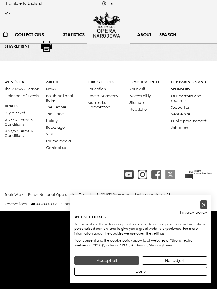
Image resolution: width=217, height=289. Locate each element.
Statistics (74, 34)
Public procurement (188, 121)
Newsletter (138, 109)
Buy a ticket (15, 113)
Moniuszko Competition (99, 104)
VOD (50, 134)
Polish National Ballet (59, 97)
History (52, 120)
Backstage (55, 127)
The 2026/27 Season (22, 89)
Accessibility (140, 95)
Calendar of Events (22, 95)
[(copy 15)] (129, 174)
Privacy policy (193, 212)
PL (112, 3)
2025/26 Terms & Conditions (19, 121)
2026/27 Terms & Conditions (19, 133)
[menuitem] (5, 34)
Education (97, 89)
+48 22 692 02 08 (43, 204)
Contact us (56, 147)
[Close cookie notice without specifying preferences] (203, 204)
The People (56, 107)
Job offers (179, 127)
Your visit (137, 89)
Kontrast (104, 3)
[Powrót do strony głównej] (106, 24)
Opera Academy (103, 95)
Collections (29, 34)
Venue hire (180, 114)
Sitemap (136, 102)
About (144, 34)
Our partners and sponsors (186, 98)
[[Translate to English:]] (198, 174)
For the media (58, 141)
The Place (55, 113)
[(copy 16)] (142, 174)
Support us (180, 107)
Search (167, 34)
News (51, 89)
